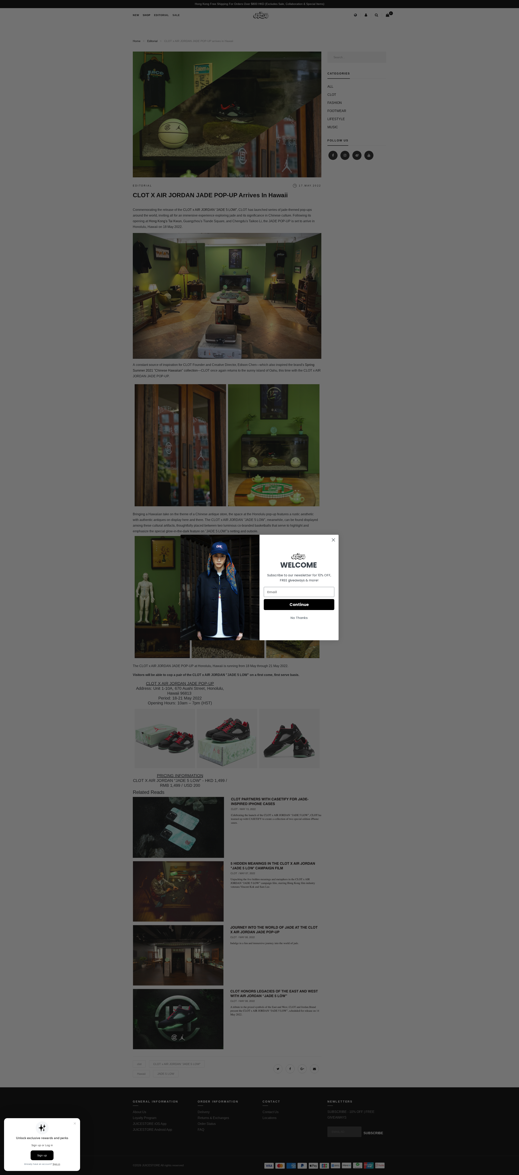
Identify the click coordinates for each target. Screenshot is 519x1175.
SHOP (146, 15)
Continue (299, 604)
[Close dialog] (333, 539)
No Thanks (299, 618)
